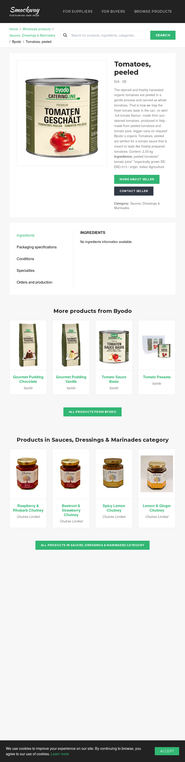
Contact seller (134, 191)
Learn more (60, 753)
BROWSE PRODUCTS (153, 11)
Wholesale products (37, 29)
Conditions (25, 258)
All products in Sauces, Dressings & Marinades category (92, 545)
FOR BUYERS (113, 11)
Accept (167, 751)
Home (13, 29)
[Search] (65, 35)
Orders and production (34, 282)
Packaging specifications (37, 246)
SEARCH (163, 35)
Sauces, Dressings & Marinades (32, 35)
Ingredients (26, 235)
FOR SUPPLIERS (77, 11)
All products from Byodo (92, 411)
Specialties (26, 270)
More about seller (137, 179)
